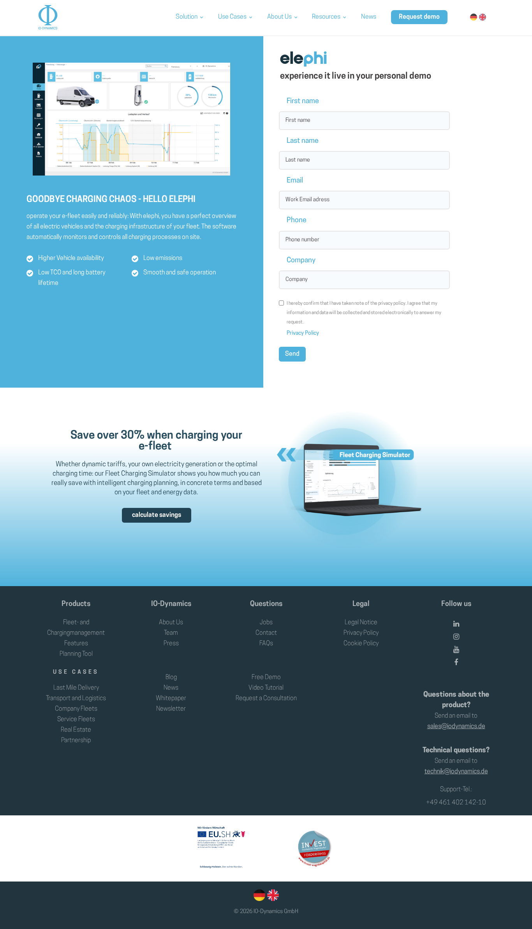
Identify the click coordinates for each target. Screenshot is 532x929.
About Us (279, 17)
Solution (186, 17)
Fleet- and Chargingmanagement (76, 628)
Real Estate (76, 730)
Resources (326, 17)
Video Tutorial (266, 688)
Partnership (76, 741)
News (368, 17)
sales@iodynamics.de (456, 727)
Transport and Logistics (76, 698)
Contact (266, 633)
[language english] (272, 895)
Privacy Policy (303, 333)
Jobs (266, 623)
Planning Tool (76, 654)
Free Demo (266, 677)
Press (171, 644)
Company (301, 260)
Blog (171, 677)
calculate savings (156, 515)
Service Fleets (76, 720)
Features (76, 644)
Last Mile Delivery (76, 688)
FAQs (266, 644)
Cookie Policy (361, 644)
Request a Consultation (266, 698)
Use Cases (232, 17)
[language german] (259, 895)
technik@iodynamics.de (456, 772)
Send (292, 354)
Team (171, 633)
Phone (297, 220)
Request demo (419, 17)
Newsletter (171, 709)
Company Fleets (76, 709)
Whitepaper (171, 698)
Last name (303, 141)
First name (303, 101)
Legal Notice (361, 623)
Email (295, 180)
